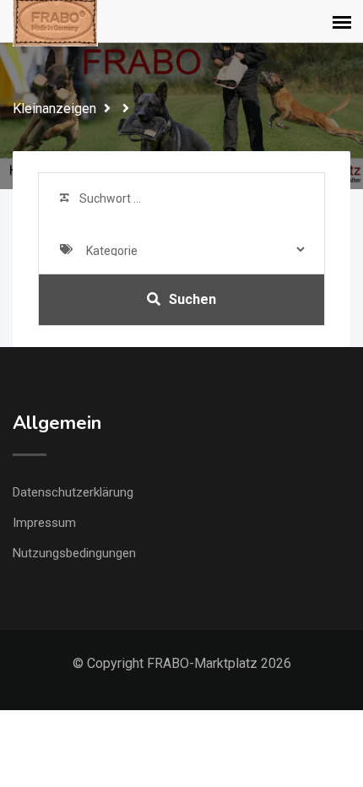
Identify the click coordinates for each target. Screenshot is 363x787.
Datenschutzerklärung (73, 492)
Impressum (44, 522)
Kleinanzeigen (54, 108)
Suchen (192, 299)
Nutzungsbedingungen (74, 553)
